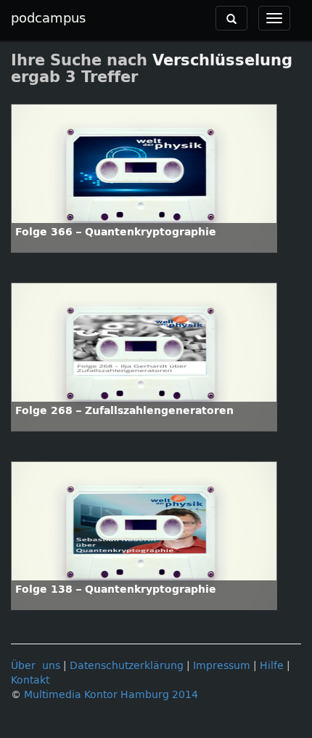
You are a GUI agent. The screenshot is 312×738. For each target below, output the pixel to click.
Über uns (35, 666)
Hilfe (272, 666)
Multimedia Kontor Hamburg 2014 (111, 695)
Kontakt (30, 680)
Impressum (221, 666)
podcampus (48, 18)
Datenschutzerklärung (127, 666)
